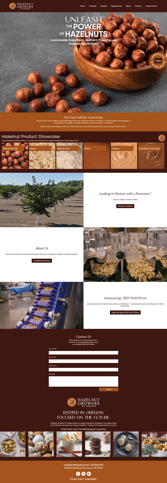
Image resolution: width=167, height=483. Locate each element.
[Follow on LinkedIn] (89, 474)
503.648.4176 (97, 464)
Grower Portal (151, 6)
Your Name (53, 349)
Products (92, 6)
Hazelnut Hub (116, 6)
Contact (138, 6)
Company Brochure (41, 260)
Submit (108, 389)
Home (82, 6)
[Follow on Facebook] (78, 474)
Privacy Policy (76, 479)
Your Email (53, 357)
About (128, 6)
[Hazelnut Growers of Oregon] (21, 6)
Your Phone (52, 365)
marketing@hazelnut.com (88, 342)
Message (52, 374)
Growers (103, 6)
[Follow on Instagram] (83, 474)
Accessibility (91, 479)
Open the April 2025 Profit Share (125, 312)
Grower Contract (125, 206)
